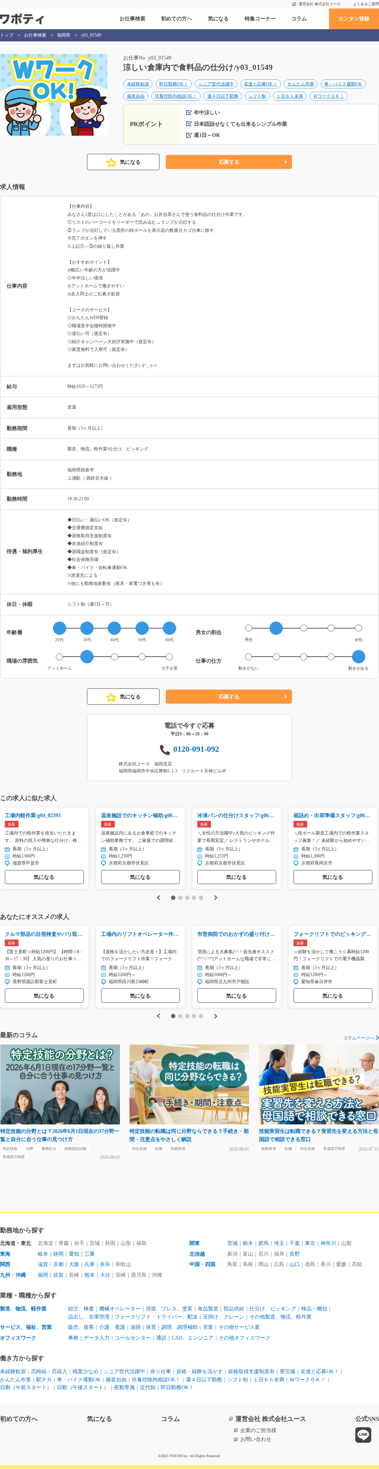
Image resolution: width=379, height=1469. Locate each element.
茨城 (232, 1243)
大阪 (74, 1264)
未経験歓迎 (138, 84)
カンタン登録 (353, 18)
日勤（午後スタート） (83, 1387)
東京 (310, 1243)
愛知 (74, 1254)
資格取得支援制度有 (251, 1371)
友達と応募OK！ (260, 84)
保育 (151, 1327)
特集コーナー (260, 18)
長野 (294, 1254)
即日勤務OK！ (173, 84)
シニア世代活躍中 (216, 84)
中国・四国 (202, 1264)
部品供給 (234, 1308)
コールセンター (133, 1338)
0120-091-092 (196, 749)
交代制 (147, 1387)
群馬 (263, 1243)
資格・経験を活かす (199, 1371)
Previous (157, 897)
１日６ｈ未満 (289, 96)
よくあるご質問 (366, 4)
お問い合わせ (255, 1439)
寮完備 (287, 1371)
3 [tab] (187, 898)
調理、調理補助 (179, 1327)
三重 (89, 1254)
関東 (195, 1243)
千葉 (294, 1243)
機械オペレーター (120, 1308)
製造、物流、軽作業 (23, 1308)
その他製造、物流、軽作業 (280, 1317)
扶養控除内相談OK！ (176, 96)
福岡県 (63, 35)
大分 (105, 1275)
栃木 (248, 1243)
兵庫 (89, 1264)
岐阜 (43, 1254)
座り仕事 (160, 1371)
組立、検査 (81, 1308)
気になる (218, 18)
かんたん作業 (301, 84)
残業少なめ (85, 1371)
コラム (299, 18)
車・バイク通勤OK (343, 84)
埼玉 (279, 1243)
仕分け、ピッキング (272, 1308)
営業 (208, 1327)
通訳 (161, 1338)
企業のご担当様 (258, 1430)
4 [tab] (194, 898)
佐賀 (58, 1275)
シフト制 (257, 96)
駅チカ (44, 1379)
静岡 (58, 1254)
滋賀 (43, 1264)
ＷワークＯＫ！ (328, 96)
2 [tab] (180, 898)
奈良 (105, 1264)
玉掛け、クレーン (223, 1317)
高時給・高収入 (49, 1371)
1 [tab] (173, 898)
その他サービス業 (239, 1327)
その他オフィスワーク (245, 1338)
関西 (5, 1264)
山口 (294, 1264)
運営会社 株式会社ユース (320, 4)
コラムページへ (358, 1037)
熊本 (89, 1275)
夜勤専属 (124, 1387)
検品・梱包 (314, 1308)
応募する (229, 162)
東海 (5, 1254)
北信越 (197, 1254)
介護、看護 (112, 1327)
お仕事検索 (132, 18)
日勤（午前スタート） (26, 1387)
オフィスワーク (18, 1338)
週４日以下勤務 (222, 96)
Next (216, 897)
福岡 (43, 1275)
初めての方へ (176, 18)
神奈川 (328, 1243)
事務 (73, 1338)
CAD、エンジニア (193, 1338)
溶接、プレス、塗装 (169, 1308)
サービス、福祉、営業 (26, 1327)
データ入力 (97, 1338)
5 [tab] (201, 898)
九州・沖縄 (13, 1275)
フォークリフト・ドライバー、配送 (156, 1317)
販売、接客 (81, 1327)
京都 (58, 1264)
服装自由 (136, 96)
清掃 (135, 1327)
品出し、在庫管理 (89, 1317)
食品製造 (208, 1308)
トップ (6, 35)
